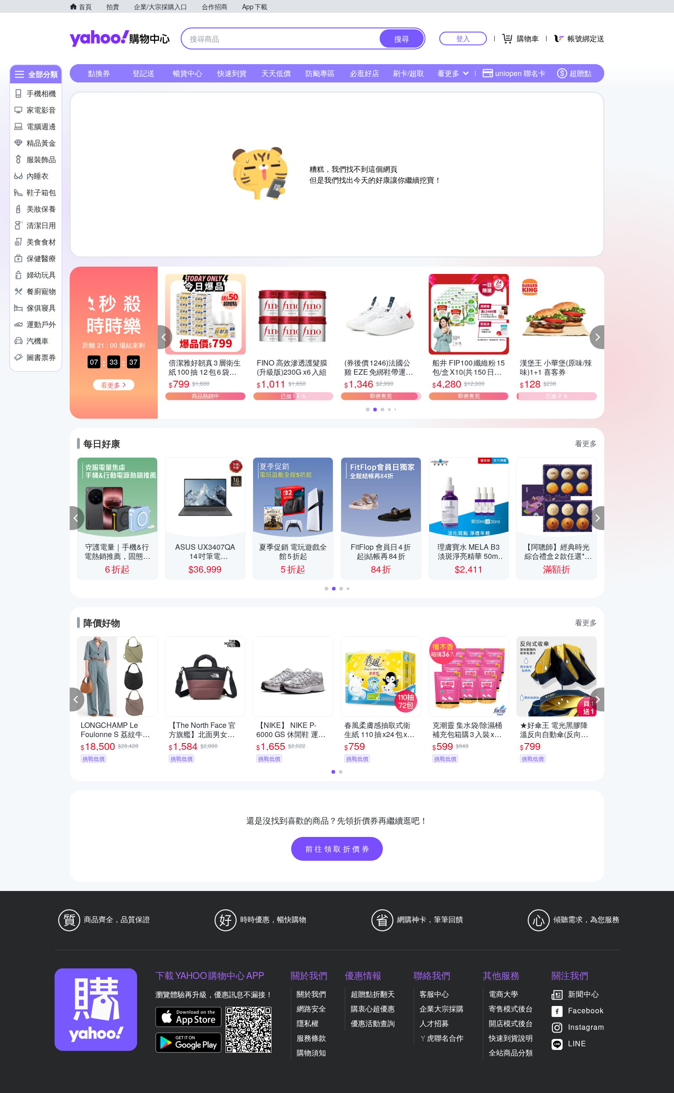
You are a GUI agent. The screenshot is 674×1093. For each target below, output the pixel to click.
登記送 (144, 73)
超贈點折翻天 (373, 994)
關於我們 (311, 994)
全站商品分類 (511, 1052)
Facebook (586, 1010)
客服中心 (434, 994)
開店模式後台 (511, 1023)
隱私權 (308, 1023)
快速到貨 (232, 73)
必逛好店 (364, 73)
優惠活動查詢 (373, 1023)
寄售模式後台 (511, 1008)
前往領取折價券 (338, 848)
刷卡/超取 (408, 73)
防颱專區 (320, 73)
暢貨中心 (187, 73)
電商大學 (503, 994)
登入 (463, 38)
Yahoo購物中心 (120, 38)
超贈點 (580, 73)
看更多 (448, 73)
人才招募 (434, 1023)
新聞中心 (583, 994)
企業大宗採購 (442, 1008)
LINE (577, 1043)
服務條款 (311, 1038)
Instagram (586, 1027)
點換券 (99, 73)
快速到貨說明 (511, 1038)
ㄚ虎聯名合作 (442, 1038)
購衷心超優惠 (373, 1008)
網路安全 (311, 1008)
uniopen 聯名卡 (520, 73)
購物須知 (311, 1052)
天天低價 (276, 73)
